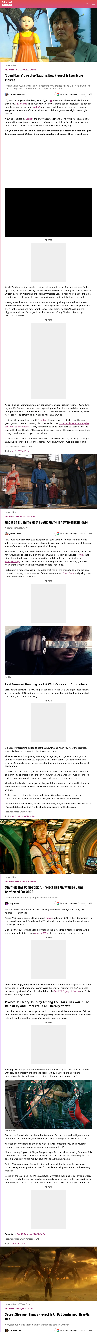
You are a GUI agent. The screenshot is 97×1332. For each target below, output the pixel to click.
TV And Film (23, 451)
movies (49, 917)
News (14, 65)
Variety (29, 118)
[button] (90, 94)
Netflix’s (37, 107)
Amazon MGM (41, 933)
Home (7, 65)
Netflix (14, 451)
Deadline (42, 420)
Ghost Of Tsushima (26, 816)
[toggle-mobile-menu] (93, 3)
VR (13, 1243)
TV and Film (24, 1304)
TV (51, 100)
